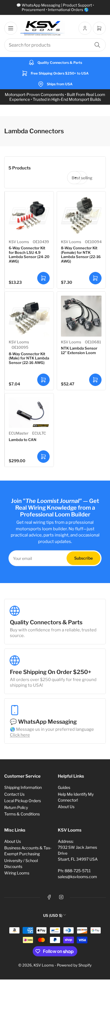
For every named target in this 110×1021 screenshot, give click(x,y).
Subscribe (83, 558)
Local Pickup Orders (22, 800)
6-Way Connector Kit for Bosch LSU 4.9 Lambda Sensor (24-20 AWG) (29, 254)
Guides (64, 787)
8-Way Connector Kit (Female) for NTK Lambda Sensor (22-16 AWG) (81, 254)
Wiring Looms (16, 873)
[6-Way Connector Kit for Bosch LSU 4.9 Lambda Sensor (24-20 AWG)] (29, 215)
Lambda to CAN (22, 439)
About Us (66, 806)
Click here (20, 735)
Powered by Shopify (74, 965)
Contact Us (14, 794)
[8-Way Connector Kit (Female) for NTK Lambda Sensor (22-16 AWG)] (81, 215)
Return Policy (16, 807)
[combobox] (55, 44)
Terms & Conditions (22, 813)
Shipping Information (23, 787)
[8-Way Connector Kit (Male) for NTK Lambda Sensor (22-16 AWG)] (29, 316)
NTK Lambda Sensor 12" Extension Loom (79, 350)
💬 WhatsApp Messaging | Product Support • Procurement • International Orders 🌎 (55, 7)
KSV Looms (19, 241)
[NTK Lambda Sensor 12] (81, 316)
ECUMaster (18, 433)
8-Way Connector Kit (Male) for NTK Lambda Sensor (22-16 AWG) (29, 358)
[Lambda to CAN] (29, 412)
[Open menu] (10, 28)
